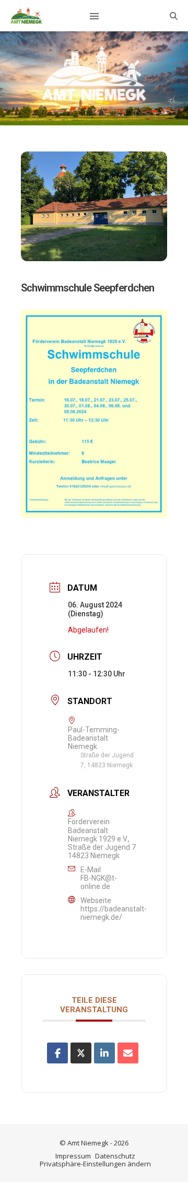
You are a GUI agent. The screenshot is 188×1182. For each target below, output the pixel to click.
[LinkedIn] (104, 1053)
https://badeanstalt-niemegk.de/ (113, 913)
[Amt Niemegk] (26, 15)
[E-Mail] (128, 1053)
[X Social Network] (80, 1053)
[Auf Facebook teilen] (57, 1053)
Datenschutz (115, 1156)
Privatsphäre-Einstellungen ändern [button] (95, 1163)
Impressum (73, 1156)
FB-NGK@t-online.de (98, 882)
